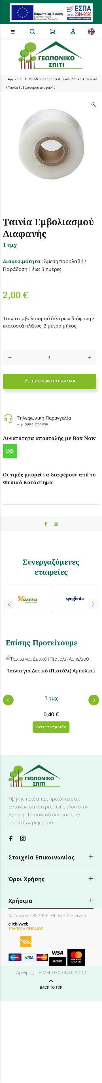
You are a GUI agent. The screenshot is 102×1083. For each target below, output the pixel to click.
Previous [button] (9, 604)
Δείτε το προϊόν (51, 726)
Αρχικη (13, 79)
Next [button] (92, 604)
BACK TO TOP (51, 988)
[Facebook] (11, 838)
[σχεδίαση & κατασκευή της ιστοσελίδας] (18, 923)
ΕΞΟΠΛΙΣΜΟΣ (31, 79)
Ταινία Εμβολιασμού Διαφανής (31, 87)
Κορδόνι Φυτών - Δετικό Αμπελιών (70, 79)
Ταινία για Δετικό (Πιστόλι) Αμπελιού (51, 670)
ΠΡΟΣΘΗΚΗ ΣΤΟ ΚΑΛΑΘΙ (53, 381)
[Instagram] (22, 838)
